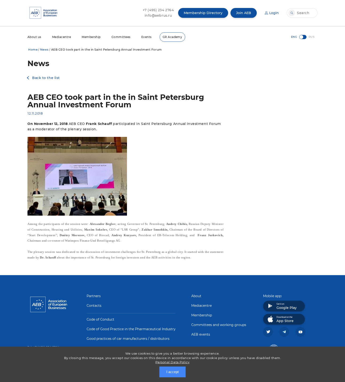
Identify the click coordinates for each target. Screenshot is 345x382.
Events (146, 37)
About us (34, 37)
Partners (94, 296)
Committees (120, 37)
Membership (91, 37)
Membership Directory (203, 13)
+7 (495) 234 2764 (158, 10)
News (44, 49)
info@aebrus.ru (158, 15)
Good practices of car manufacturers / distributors (128, 339)
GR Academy (172, 37)
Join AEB (243, 13)
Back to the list (46, 78)
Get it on (286, 306)
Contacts (94, 305)
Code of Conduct (100, 319)
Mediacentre (61, 37)
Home (33, 49)
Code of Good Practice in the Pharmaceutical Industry (131, 329)
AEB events (200, 334)
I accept (172, 372)
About (196, 296)
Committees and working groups (218, 325)
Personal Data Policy (172, 362)
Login (274, 13)
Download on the (285, 319)
